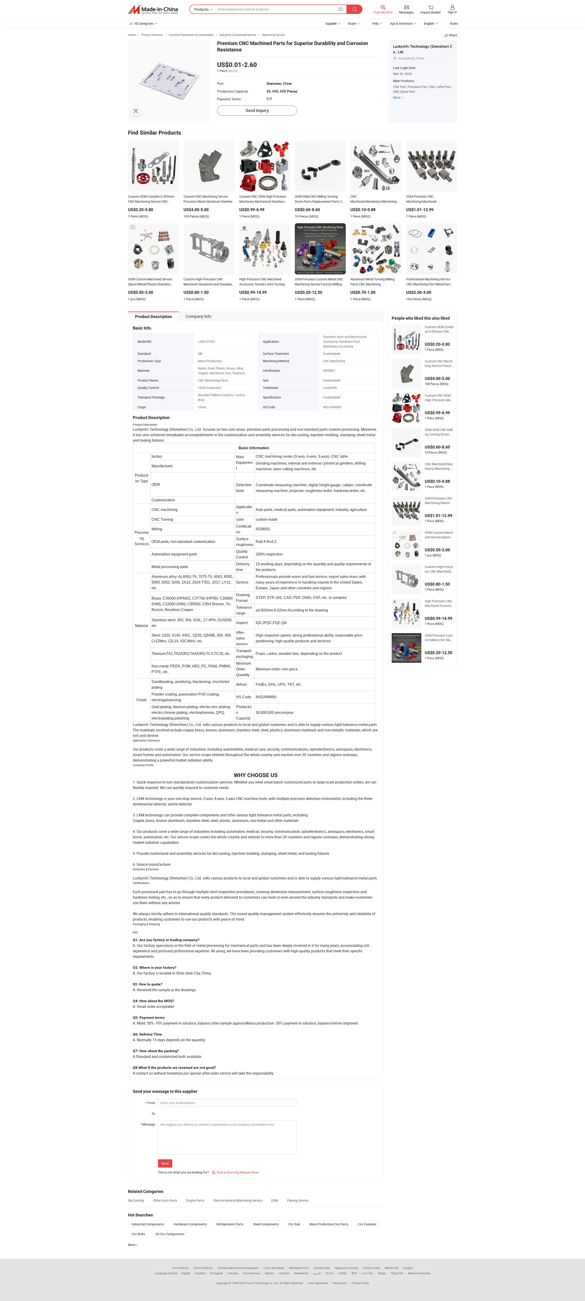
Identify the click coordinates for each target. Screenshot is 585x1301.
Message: (148, 1124)
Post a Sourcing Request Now (235, 1172)
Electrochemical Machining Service (237, 1200)
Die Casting (136, 1200)
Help (375, 23)
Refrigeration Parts (229, 1224)
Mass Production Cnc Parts (328, 1224)
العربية (317, 1273)
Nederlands (301, 1273)
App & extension (401, 23)
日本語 (342, 1273)
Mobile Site (391, 1268)
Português (216, 1273)
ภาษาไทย (367, 1273)
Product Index (371, 1268)
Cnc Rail (294, 1224)
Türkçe (382, 1273)
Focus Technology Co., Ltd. (262, 1283)
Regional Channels (346, 1268)
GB (200, 353)
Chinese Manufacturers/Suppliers (238, 1268)
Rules (454, 23)
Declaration (340, 1283)
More (396, 97)
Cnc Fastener (367, 1224)
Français (233, 1273)
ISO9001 (329, 370)
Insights (408, 1268)
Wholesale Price (299, 1268)
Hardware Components (190, 1224)
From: (150, 1103)
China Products (203, 1268)
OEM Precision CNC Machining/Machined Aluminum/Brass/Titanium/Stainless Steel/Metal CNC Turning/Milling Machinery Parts (439, 500)
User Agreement (318, 1283)
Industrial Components (148, 1224)
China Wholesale (273, 1268)
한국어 (329, 1273)
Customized (331, 353)
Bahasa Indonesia (419, 1273)
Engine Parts (195, 1200)
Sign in (452, 12)
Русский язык (251, 1273)
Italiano (269, 1273)
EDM (274, 1200)
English (185, 1273)
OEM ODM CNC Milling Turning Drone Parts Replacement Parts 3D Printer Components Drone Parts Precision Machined (439, 432)
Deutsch (284, 1273)
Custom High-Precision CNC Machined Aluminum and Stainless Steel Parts (439, 569)
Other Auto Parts (165, 1200)
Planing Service (297, 1200)
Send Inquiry (257, 110)
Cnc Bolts (138, 1234)
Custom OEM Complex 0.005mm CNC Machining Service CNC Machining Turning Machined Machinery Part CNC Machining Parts (439, 329)
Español (200, 1273)
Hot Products (180, 1268)
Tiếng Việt (397, 1273)
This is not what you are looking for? (183, 1172)
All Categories (144, 23)
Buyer (352, 23)
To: (154, 1113)
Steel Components (266, 1224)
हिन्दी (353, 1273)
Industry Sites (322, 1268)
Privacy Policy (360, 1283)
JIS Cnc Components (169, 1234)
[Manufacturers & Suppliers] (153, 9)
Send (165, 1163)
